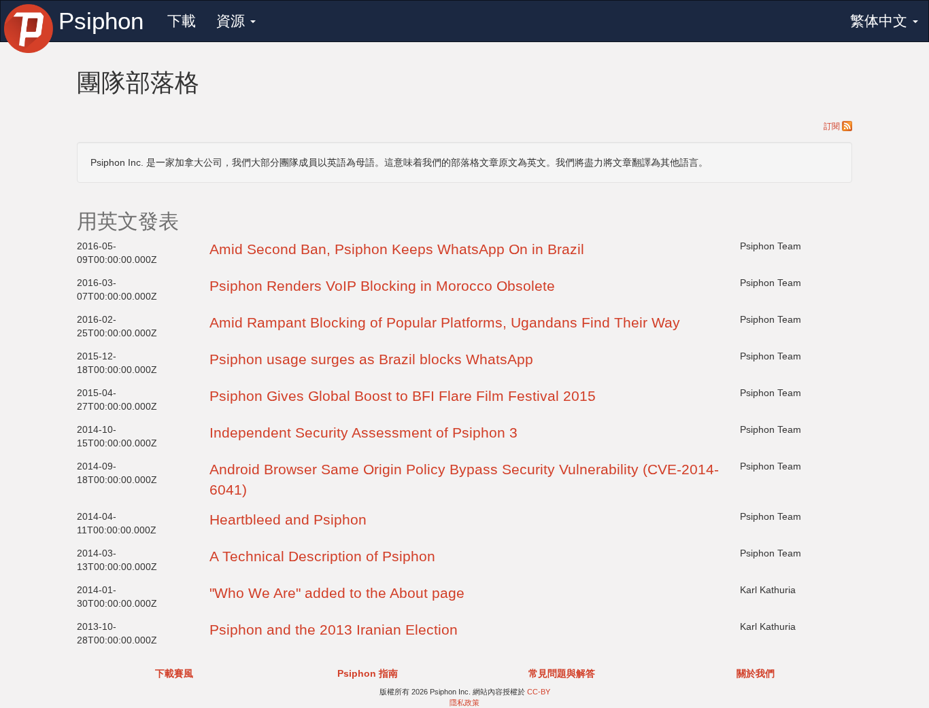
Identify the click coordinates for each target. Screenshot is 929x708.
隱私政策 (464, 702)
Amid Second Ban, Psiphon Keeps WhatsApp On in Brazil (396, 249)
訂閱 (833, 126)
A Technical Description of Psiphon (322, 556)
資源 (232, 21)
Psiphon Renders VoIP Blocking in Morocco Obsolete (382, 286)
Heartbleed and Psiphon (288, 519)
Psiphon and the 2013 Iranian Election (333, 629)
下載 (181, 21)
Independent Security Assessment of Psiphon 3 (363, 432)
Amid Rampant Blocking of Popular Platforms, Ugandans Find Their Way (444, 322)
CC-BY (538, 692)
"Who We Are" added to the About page (336, 593)
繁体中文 (880, 21)
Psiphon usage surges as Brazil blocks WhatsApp (371, 359)
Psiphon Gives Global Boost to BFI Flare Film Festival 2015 (402, 396)
